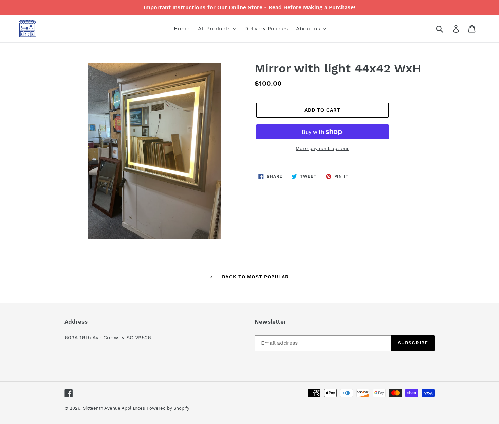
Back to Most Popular (254, 276)
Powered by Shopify (168, 408)
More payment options (322, 148)
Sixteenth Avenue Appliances (114, 408)
